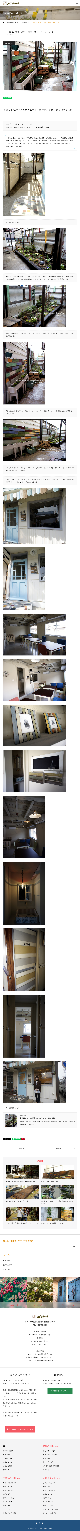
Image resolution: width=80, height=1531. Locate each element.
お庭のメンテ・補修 (9, 1513)
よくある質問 (7, 1466)
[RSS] (42, 1523)
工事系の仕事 (7, 1265)
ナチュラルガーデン (49, 1483)
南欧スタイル (47, 1494)
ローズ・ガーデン (49, 1490)
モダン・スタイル (49, 1505)
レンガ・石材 (7, 1502)
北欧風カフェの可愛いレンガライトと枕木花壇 (37, 1118)
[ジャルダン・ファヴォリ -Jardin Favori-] (11, 3)
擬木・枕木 (6, 1505)
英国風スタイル (48, 1502)
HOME (4, 1446)
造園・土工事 (7, 1486)
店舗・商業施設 (8, 1490)
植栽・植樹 (46, 1458)
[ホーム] (3, 22)
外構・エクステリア (9, 1483)
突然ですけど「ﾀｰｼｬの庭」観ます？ (20, 1429)
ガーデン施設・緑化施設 (51, 1466)
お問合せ (6, 1469)
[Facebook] (37, 1523)
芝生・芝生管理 (48, 1462)
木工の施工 (6, 1494)
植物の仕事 (6, 1260)
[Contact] (40, 1523)
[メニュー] (77, 3)
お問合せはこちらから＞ (60, 1391)
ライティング (7, 1509)
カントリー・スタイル (50, 1509)
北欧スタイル (9, 43)
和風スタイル (47, 1486)
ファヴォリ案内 (8, 1451)
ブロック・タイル (9, 1498)
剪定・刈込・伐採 (49, 1451)
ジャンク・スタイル (49, 1513)
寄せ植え (46, 1469)
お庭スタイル (7, 1269)
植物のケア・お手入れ (50, 1454)
